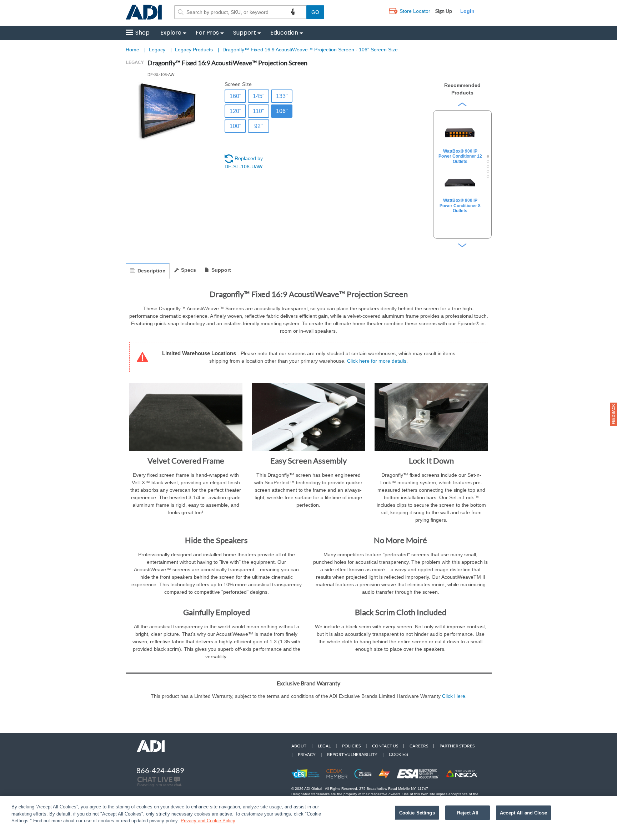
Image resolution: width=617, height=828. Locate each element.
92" (258, 126)
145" (259, 96)
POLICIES (351, 745)
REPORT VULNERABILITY (352, 754)
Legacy (158, 49)
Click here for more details (376, 361)
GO (315, 12)
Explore (170, 33)
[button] (613, 414)
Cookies (398, 754)
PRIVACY (307, 754)
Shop (142, 33)
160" (235, 96)
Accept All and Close (523, 812)
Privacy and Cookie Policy (208, 820)
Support (244, 33)
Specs (188, 270)
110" (258, 111)
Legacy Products (194, 49)
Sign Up (443, 11)
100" (235, 126)
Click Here (453, 696)
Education (284, 33)
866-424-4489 (160, 770)
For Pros (207, 33)
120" (235, 111)
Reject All (467, 812)
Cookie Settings (417, 812)
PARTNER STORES (457, 745)
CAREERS (419, 745)
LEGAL (324, 745)
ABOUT (298, 745)
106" (282, 111)
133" (282, 96)
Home (132, 49)
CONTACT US (385, 745)
